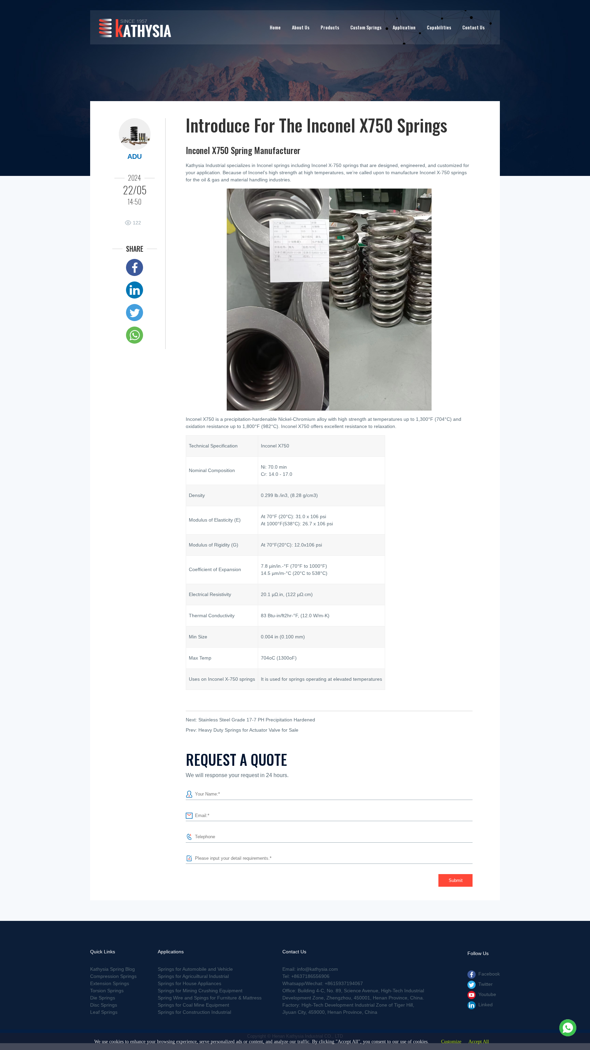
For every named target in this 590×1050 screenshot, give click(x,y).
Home (275, 27)
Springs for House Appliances (189, 983)
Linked (485, 1004)
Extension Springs (109, 983)
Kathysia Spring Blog (112, 969)
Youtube (487, 994)
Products (330, 27)
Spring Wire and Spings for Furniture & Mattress (210, 997)
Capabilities (439, 27)
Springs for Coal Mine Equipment (193, 1005)
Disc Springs (103, 1005)
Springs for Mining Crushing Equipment (200, 990)
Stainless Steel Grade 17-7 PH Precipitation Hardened (256, 719)
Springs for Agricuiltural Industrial (193, 976)
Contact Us (473, 27)
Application (404, 27)
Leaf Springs (103, 1012)
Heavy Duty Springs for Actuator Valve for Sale (248, 730)
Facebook (489, 974)
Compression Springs (113, 976)
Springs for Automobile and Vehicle (195, 969)
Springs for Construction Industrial (194, 1012)
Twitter (485, 984)
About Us (300, 27)
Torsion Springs (107, 990)
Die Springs (102, 997)
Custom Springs (365, 27)
